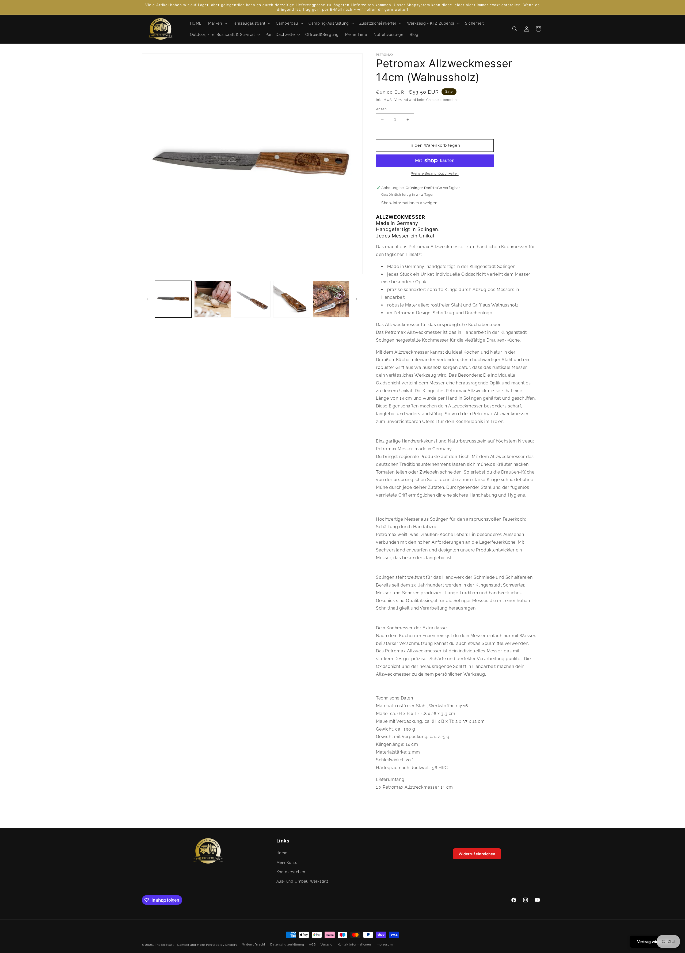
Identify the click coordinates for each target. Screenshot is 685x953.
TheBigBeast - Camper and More (180, 945)
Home (281, 853)
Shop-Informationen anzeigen (409, 203)
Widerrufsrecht (253, 944)
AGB (312, 944)
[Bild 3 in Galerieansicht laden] (252, 299)
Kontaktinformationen (354, 944)
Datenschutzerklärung (287, 944)
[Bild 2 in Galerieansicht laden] (212, 299)
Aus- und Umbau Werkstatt (302, 881)
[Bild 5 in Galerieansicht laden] (331, 299)
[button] (217, 23)
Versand (401, 100)
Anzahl (382, 109)
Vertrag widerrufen (654, 941)
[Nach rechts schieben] (357, 299)
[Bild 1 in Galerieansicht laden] (173, 299)
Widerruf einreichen (477, 854)
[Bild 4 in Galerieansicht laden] (291, 299)
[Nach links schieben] (148, 299)
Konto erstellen (290, 872)
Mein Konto (287, 862)
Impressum (384, 944)
